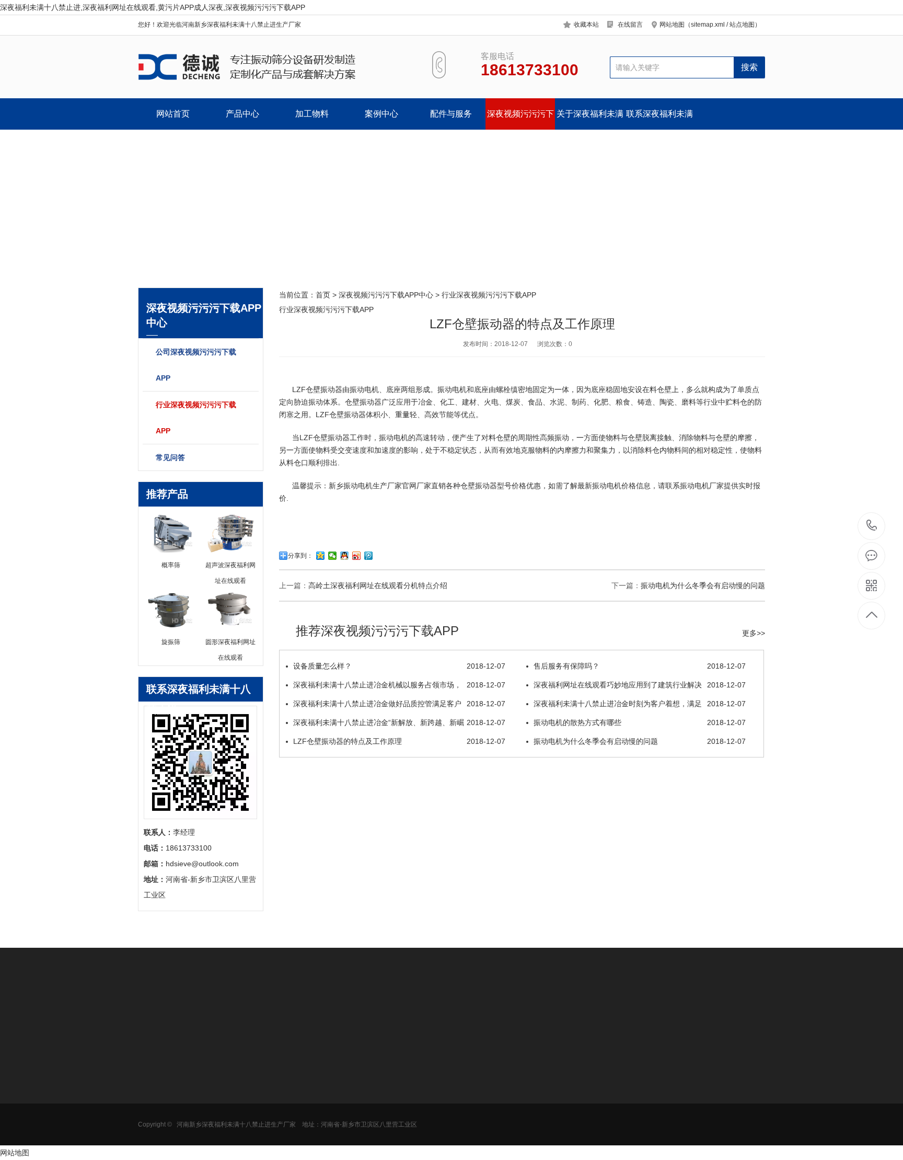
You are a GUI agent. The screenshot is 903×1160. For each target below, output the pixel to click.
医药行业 (225, 1085)
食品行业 (225, 1069)
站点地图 (742, 24)
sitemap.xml (708, 24)
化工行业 (225, 1101)
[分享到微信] (332, 556)
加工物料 (312, 113)
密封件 (367, 1101)
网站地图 (14, 1152)
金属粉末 (225, 1116)
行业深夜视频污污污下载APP (196, 417)
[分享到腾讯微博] (368, 556)
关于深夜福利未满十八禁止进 (590, 119)
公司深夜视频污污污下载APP (196, 365)
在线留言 (630, 24)
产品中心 (242, 113)
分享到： (300, 555)
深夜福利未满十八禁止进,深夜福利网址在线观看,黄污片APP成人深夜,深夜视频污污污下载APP (152, 7)
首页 (323, 295)
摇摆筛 (294, 1148)
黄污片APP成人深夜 (170, 1101)
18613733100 (872, 526)
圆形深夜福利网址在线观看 (171, 1073)
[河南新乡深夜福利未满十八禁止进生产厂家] (272, 67)
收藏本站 (586, 24)
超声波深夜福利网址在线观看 (316, 1089)
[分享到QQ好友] (344, 556)
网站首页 (173, 113)
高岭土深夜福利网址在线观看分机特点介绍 (377, 585)
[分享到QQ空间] (320, 556)
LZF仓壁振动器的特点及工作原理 (399, 741)
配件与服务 (451, 113)
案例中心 (381, 113)
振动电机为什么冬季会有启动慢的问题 (703, 585)
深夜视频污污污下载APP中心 (520, 119)
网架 (363, 1116)
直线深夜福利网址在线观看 (316, 1120)
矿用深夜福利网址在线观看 (171, 1120)
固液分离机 (156, 1132)
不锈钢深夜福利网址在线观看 (316, 1104)
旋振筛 (294, 1069)
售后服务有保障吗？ (640, 666)
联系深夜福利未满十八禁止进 (659, 119)
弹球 (363, 1132)
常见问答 (170, 457)
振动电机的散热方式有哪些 (640, 722)
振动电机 (364, 389)
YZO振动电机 (378, 1069)
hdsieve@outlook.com (533, 1104)
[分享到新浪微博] (356, 556)
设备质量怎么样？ (399, 666)
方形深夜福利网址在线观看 (171, 1089)
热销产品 (300, 1045)
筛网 (363, 1085)
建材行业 (225, 1132)
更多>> (753, 633)
